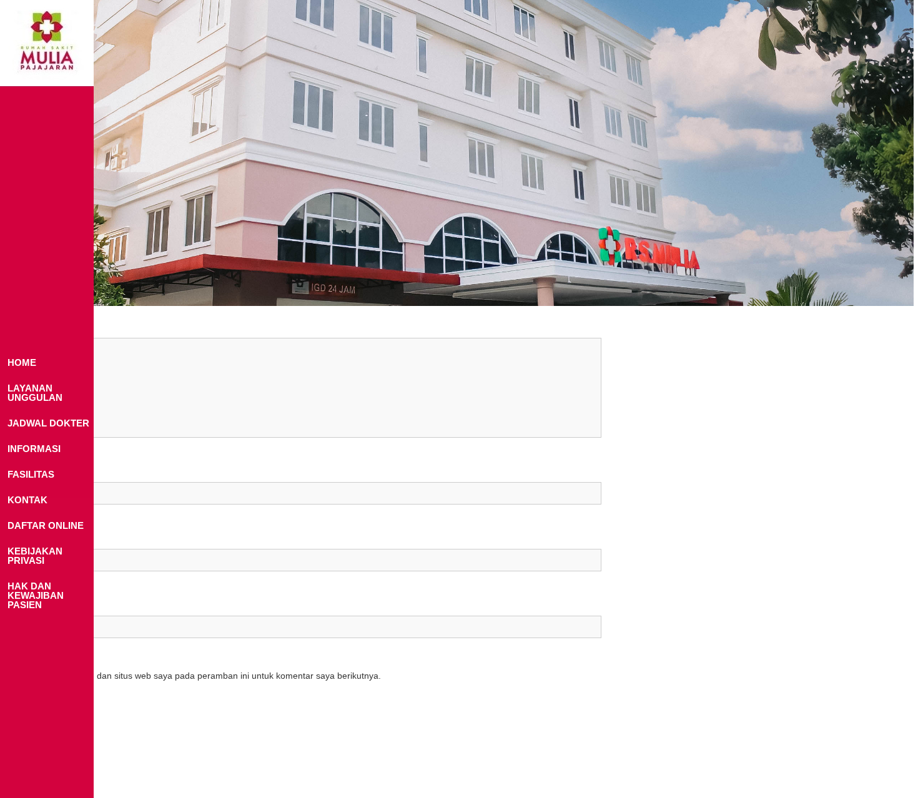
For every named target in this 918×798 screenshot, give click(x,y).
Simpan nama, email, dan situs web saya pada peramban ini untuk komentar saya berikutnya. (196, 676)
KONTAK (27, 500)
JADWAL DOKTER (48, 423)
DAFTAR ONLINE (45, 525)
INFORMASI (34, 448)
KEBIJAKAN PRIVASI (34, 556)
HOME (21, 362)
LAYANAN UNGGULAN (34, 393)
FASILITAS (30, 474)
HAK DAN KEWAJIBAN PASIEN (35, 595)
